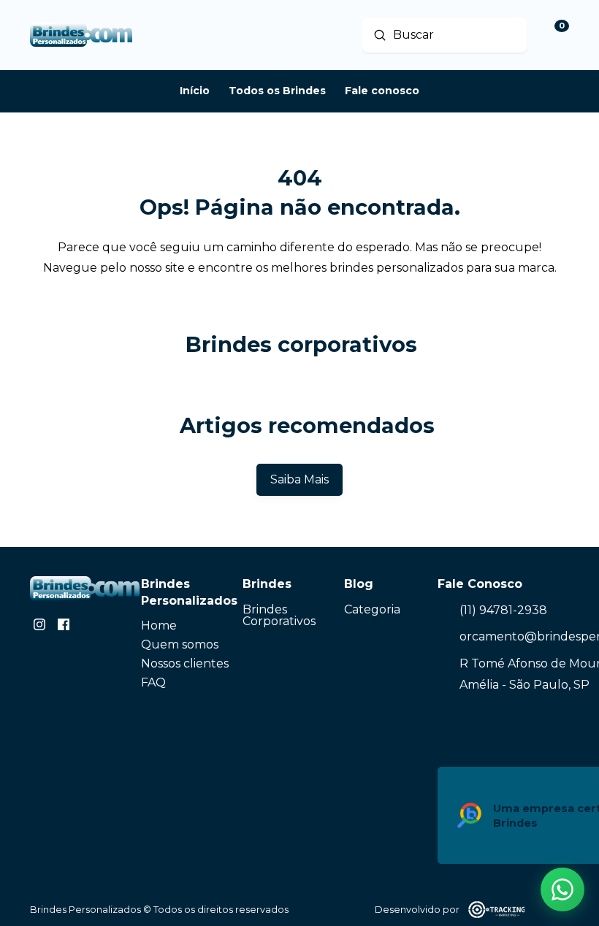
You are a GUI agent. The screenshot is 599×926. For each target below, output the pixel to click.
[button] (562, 889)
